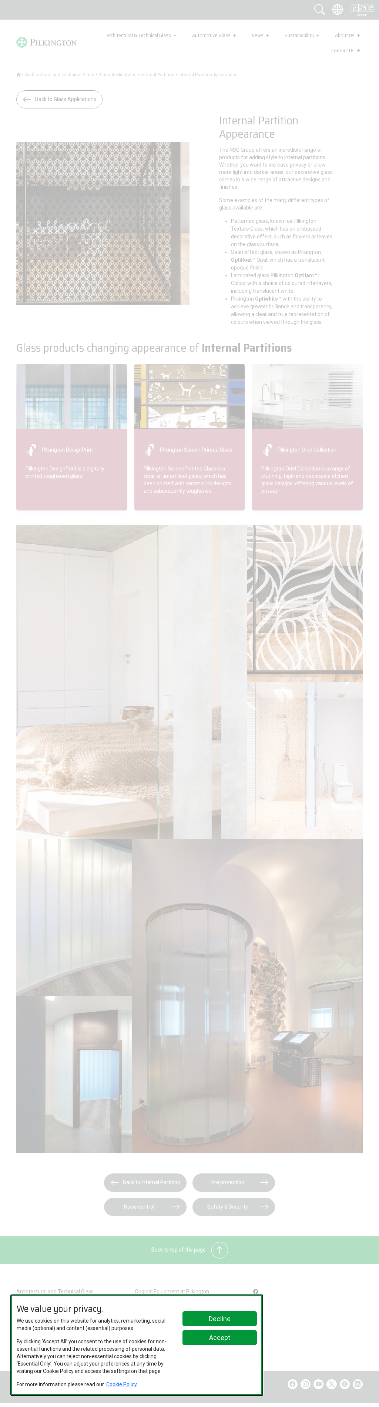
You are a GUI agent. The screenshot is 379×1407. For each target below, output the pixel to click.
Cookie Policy (121, 1384)
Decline (220, 1319)
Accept (219, 1337)
